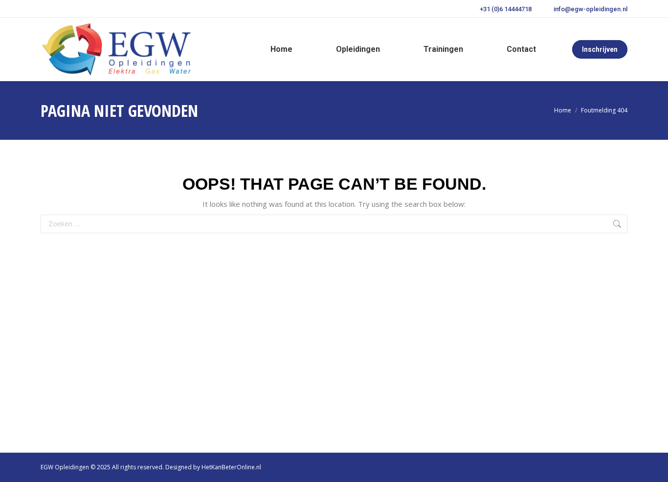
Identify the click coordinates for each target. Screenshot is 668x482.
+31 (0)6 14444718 (506, 9)
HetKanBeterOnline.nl (231, 467)
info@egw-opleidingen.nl (590, 9)
